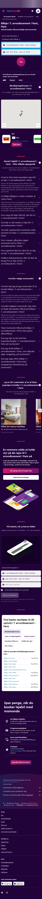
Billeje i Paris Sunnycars (11, 681)
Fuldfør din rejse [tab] (27, 641)
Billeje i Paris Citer (9, 678)
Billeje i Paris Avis (9, 658)
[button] (3, 11)
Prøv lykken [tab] (9, 646)
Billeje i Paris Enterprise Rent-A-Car (15, 670)
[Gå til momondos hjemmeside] (13, 11)
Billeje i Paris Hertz (10, 667)
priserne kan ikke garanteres (11, 781)
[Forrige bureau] (4, 125)
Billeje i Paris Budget (10, 661)
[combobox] (10, 36)
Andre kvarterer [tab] (29, 636)
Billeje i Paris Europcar (11, 675)
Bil (3, 803)
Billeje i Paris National (10, 684)
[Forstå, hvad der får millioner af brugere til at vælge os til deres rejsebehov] (40, 278)
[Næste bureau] (38, 125)
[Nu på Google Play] (6, 883)
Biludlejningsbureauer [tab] (12, 631)
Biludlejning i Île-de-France (28, 803)
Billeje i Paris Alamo (10, 687)
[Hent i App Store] (18, 883)
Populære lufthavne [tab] (11, 641)
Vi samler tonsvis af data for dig (14, 791)
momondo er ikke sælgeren (13, 788)
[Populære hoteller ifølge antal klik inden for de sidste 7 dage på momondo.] (40, 385)
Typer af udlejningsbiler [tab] (13, 636)
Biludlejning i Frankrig (13, 803)
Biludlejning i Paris (9, 805)
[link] (17, 144)
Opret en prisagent (16, 751)
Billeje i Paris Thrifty (10, 672)
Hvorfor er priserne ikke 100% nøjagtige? (18, 795)
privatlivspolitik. (14, 601)
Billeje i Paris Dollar (10, 664)
